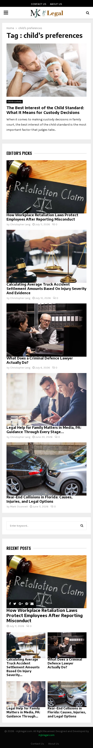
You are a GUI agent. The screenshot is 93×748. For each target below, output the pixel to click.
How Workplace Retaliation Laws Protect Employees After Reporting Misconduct (42, 217)
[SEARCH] (82, 525)
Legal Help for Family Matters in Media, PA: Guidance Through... (23, 712)
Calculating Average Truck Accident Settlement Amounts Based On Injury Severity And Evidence (46, 288)
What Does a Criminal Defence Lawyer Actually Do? (65, 663)
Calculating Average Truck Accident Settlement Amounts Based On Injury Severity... (23, 667)
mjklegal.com (46, 735)
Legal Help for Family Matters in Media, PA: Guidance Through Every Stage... (43, 429)
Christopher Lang (20, 224)
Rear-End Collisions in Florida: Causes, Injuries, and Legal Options (39, 499)
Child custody (15, 101)
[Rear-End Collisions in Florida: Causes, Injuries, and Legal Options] (46, 469)
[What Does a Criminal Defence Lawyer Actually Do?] (46, 330)
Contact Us (38, 4)
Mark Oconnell (19, 506)
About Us (56, 4)
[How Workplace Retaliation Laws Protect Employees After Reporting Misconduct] (46, 186)
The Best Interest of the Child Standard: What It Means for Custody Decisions (45, 110)
